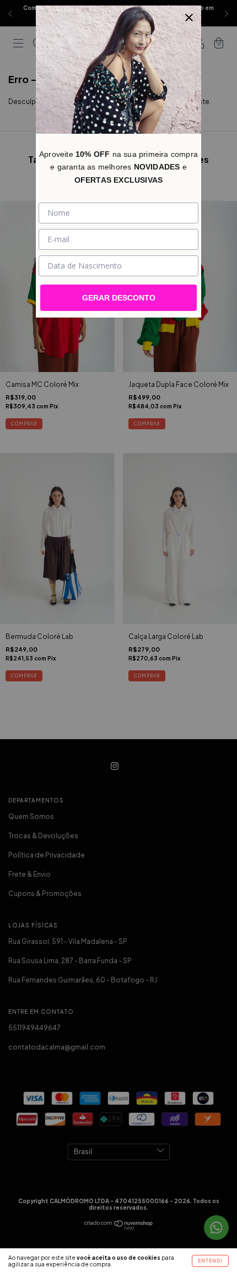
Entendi (210, 1261)
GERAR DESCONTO (118, 297)
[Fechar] (189, 17)
